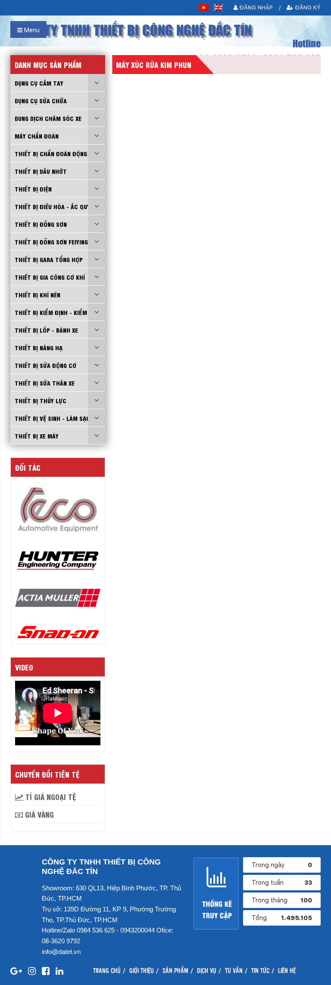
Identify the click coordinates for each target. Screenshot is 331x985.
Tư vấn (234, 970)
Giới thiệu (141, 970)
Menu (31, 30)
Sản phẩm (175, 970)
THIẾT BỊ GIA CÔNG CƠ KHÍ (50, 276)
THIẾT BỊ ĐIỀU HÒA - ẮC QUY (52, 206)
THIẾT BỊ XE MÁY (37, 435)
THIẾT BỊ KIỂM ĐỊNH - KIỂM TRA (57, 312)
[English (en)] (219, 7)
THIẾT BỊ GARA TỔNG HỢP (49, 259)
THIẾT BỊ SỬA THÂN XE (45, 382)
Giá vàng (38, 814)
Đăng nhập (255, 7)
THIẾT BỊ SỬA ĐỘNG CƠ (45, 365)
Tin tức (260, 970)
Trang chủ (107, 970)
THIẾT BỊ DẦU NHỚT (41, 171)
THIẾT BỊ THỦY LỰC (40, 400)
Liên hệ (287, 970)
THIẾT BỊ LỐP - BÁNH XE (46, 329)
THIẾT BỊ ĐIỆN (33, 188)
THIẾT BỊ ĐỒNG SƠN (41, 223)
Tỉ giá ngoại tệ (49, 796)
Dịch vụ (206, 970)
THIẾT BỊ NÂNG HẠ (38, 347)
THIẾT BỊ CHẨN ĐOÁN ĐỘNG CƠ (56, 153)
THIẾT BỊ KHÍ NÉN (37, 294)
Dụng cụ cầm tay (39, 82)
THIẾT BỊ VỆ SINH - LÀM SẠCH (54, 418)
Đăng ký (307, 7)
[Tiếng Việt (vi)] (204, 7)
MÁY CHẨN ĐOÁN (37, 135)
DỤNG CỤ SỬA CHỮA (41, 100)
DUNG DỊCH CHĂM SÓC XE (48, 118)
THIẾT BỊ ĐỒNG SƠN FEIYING (51, 241)
